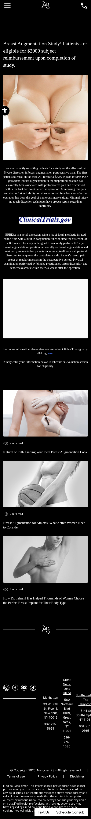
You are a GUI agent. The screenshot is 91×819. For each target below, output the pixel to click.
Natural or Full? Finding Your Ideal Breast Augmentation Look (45, 452)
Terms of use (16, 776)
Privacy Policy (47, 776)
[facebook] (15, 687)
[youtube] (24, 687)
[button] (5, 110)
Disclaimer (77, 776)
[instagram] (6, 687)
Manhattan (50, 697)
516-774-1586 (66, 742)
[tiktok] (33, 687)
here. (50, 353)
